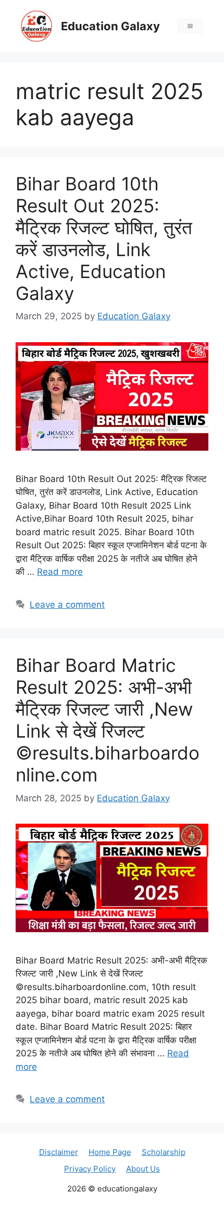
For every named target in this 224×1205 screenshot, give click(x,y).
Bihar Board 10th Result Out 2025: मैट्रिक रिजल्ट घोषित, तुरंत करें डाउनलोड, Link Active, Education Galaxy (104, 238)
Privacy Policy (90, 1169)
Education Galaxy (110, 26)
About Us (143, 1169)
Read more (60, 572)
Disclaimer (58, 1152)
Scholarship (163, 1152)
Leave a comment (67, 604)
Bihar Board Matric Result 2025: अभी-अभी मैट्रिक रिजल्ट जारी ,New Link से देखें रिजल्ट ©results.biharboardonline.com (108, 720)
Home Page (110, 1152)
